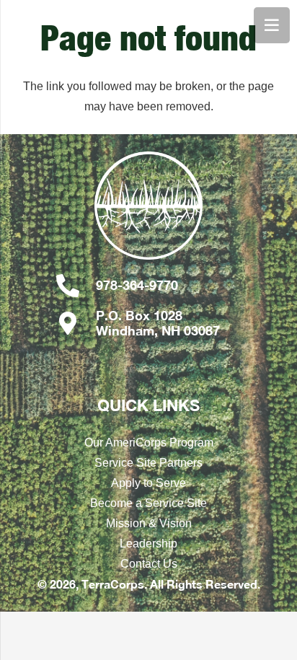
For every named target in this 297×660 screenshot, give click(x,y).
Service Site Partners (148, 463)
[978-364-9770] (75, 285)
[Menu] (272, 25)
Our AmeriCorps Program (148, 442)
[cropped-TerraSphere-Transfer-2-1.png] (148, 212)
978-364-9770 (137, 285)
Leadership (148, 543)
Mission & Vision (149, 523)
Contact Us (148, 564)
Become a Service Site (148, 503)
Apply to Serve (148, 483)
